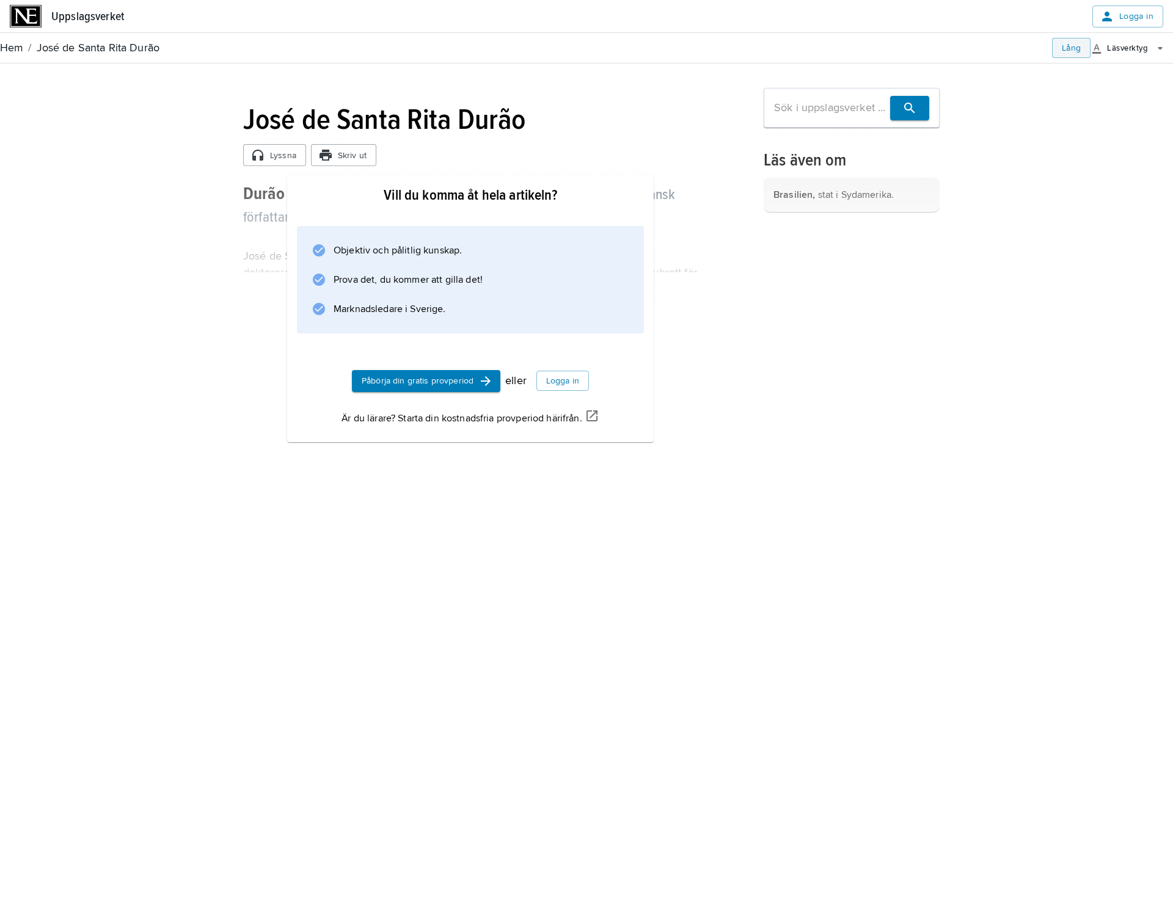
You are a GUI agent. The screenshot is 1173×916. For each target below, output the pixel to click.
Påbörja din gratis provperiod (417, 381)
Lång (1071, 48)
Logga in (1136, 16)
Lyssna (283, 155)
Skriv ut (352, 155)
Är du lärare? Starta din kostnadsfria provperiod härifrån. (462, 418)
